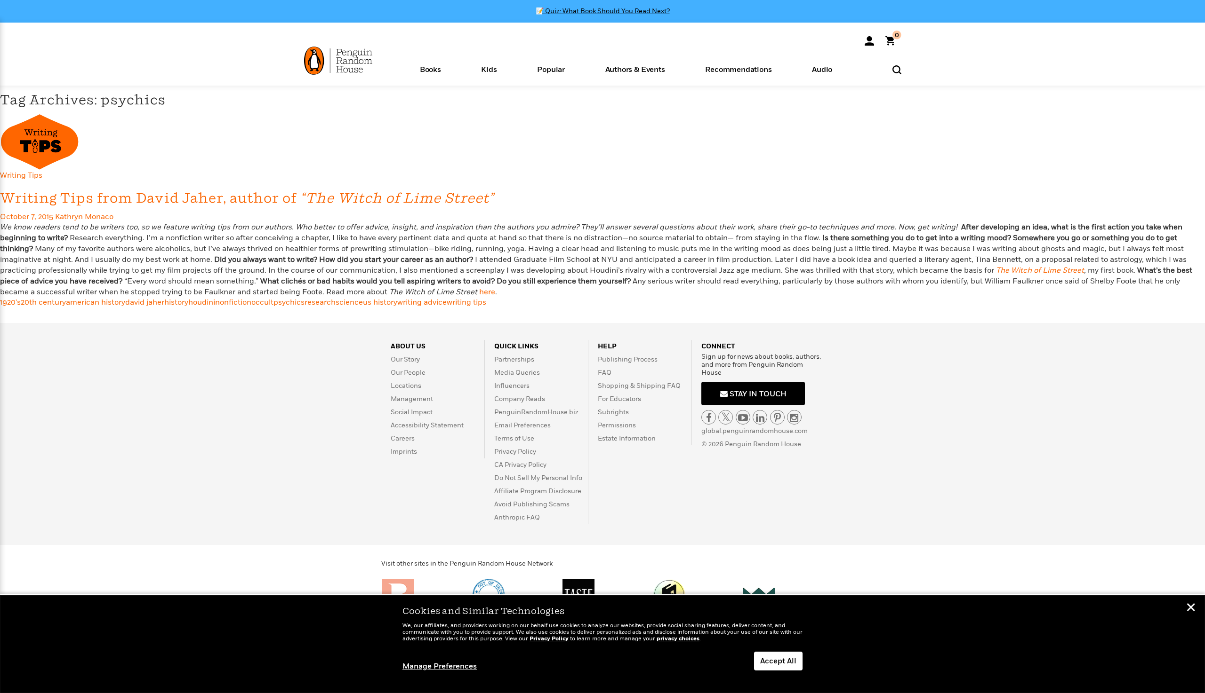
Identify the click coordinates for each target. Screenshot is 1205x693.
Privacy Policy (515, 451)
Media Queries (517, 372)
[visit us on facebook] (708, 417)
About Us (408, 346)
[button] (430, 69)
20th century (43, 302)
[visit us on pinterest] (777, 417)
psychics (289, 302)
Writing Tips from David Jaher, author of (247, 198)
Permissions (617, 425)
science (349, 302)
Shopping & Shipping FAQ (639, 385)
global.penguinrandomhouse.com (754, 430)
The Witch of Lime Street (1040, 270)
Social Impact (412, 412)
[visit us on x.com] (725, 417)
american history (95, 302)
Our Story (405, 359)
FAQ (604, 372)
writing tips (466, 302)
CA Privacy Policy (520, 464)
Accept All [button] (778, 661)
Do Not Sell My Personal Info (538, 477)
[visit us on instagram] (794, 417)
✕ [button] (1191, 608)
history (176, 302)
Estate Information (627, 438)
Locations (406, 385)
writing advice (422, 302)
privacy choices (678, 639)
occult (262, 302)
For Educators (619, 398)
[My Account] (869, 37)
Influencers (512, 385)
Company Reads (519, 398)
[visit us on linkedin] (760, 417)
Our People (408, 372)
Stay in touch (757, 394)
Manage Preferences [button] (439, 666)
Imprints (404, 451)
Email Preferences (522, 425)
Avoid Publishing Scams (532, 504)
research (320, 302)
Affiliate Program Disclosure (537, 491)
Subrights (613, 412)
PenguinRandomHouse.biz (536, 412)
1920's (10, 302)
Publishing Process (628, 359)
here (487, 292)
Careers (403, 438)
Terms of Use (514, 438)
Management (412, 398)
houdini (201, 302)
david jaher (144, 302)
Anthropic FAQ (517, 517)
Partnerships (514, 359)
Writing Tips (21, 175)
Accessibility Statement (427, 425)
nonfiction (233, 302)
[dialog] (602, 644)
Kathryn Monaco (84, 217)
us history (380, 302)
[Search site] (896, 69)
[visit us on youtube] (743, 417)
